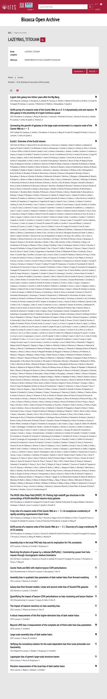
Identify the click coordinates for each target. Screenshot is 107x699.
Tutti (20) (92, 71)
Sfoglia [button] (29, 9)
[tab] (11, 91)
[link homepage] (10, 7)
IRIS (9, 32)
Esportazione (78, 71)
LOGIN (97, 9)
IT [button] (95, 4)
